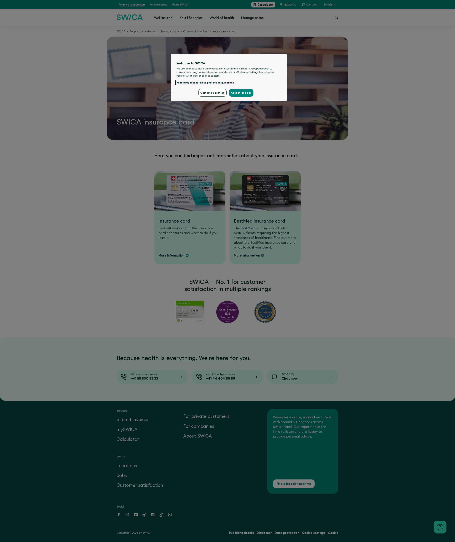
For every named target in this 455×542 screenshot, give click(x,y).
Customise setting (212, 92)
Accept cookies (241, 92)
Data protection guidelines (217, 82)
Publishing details (187, 82)
